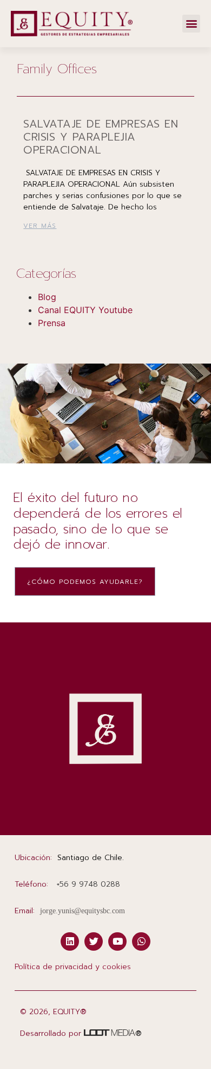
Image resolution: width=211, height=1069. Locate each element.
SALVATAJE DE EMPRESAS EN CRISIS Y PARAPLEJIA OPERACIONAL (100, 137)
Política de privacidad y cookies (73, 966)
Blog (47, 296)
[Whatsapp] (141, 941)
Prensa (51, 322)
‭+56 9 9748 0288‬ (88, 884)
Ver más (39, 226)
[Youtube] (117, 941)
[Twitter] (93, 941)
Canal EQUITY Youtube (85, 309)
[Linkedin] (70, 941)
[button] (191, 24)
